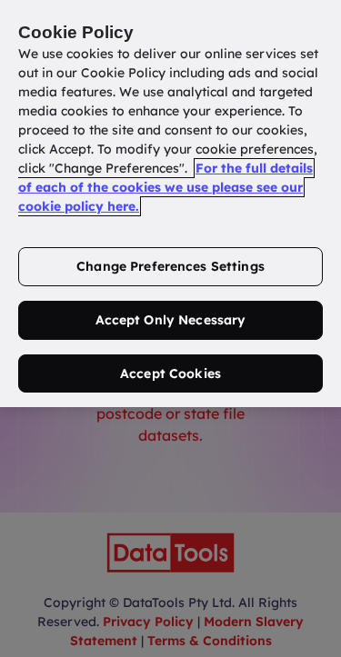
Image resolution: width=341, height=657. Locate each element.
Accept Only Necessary (170, 320)
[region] (170, 203)
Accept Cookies (170, 373)
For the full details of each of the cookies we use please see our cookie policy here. (165, 187)
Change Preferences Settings (170, 266)
